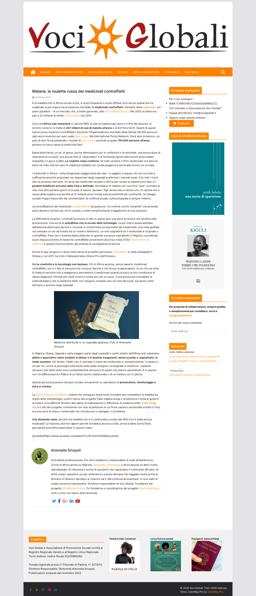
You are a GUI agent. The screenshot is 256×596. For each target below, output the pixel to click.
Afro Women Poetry (69, 72)
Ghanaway (113, 464)
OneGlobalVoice (149, 488)
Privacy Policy (176, 370)
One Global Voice (100, 72)
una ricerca (88, 140)
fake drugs (81, 136)
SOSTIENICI (192, 72)
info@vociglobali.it (180, 315)
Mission (45, 72)
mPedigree (120, 252)
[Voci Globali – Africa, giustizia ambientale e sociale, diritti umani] (128, 12)
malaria (147, 107)
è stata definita (81, 206)
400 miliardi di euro (117, 111)
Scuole (122, 72)
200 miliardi (72, 115)
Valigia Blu (99, 464)
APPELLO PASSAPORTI (146, 72)
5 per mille (172, 72)
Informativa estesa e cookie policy (190, 374)
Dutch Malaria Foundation (51, 394)
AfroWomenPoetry (73, 488)
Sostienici (183, 123)
